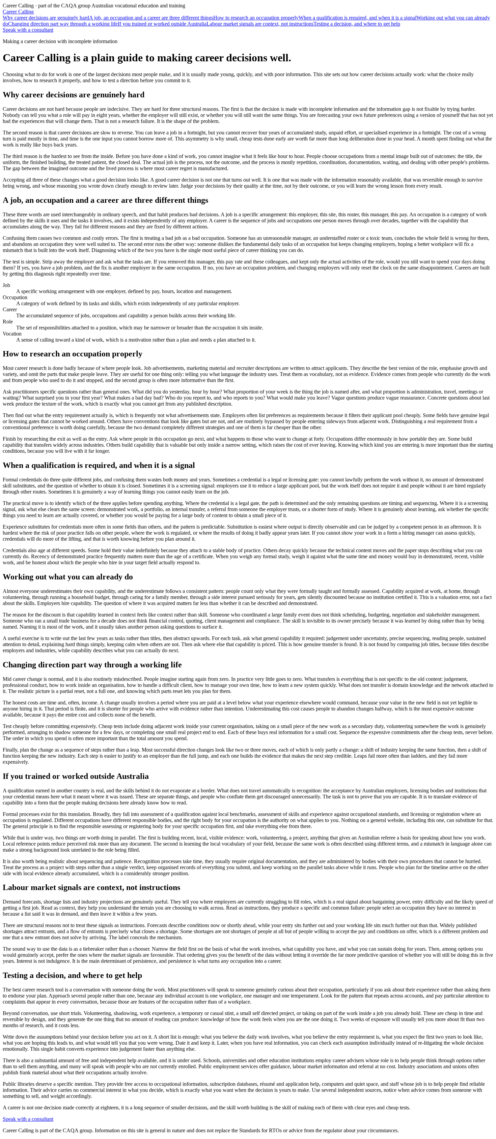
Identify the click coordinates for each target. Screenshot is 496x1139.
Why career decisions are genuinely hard (46, 18)
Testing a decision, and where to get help (356, 24)
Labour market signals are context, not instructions (259, 24)
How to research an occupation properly (256, 18)
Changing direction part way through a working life (63, 24)
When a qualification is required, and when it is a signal (357, 18)
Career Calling (18, 11)
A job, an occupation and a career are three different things (151, 18)
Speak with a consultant (28, 30)
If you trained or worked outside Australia (162, 24)
